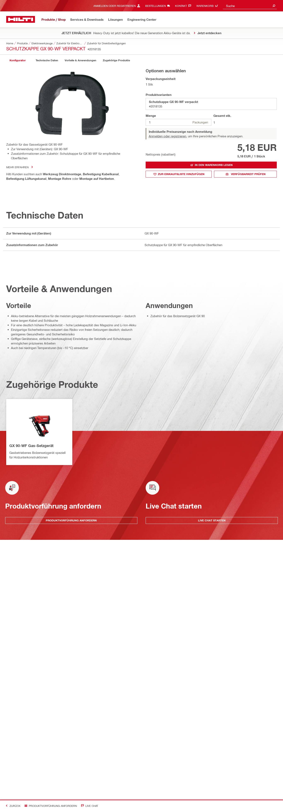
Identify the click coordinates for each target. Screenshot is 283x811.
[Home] (20, 19)
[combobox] (250, 5)
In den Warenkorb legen (214, 165)
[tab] (17, 60)
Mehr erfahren (17, 167)
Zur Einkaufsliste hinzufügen (181, 174)
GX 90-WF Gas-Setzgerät (31, 445)
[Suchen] (274, 5)
